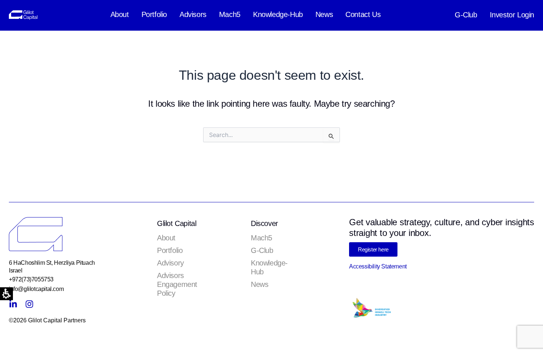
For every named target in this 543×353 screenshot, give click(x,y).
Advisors (193, 14)
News (324, 14)
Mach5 (229, 14)
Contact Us (362, 14)
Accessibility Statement (378, 266)
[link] (25, 14)
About (119, 14)
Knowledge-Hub (278, 14)
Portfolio (154, 14)
